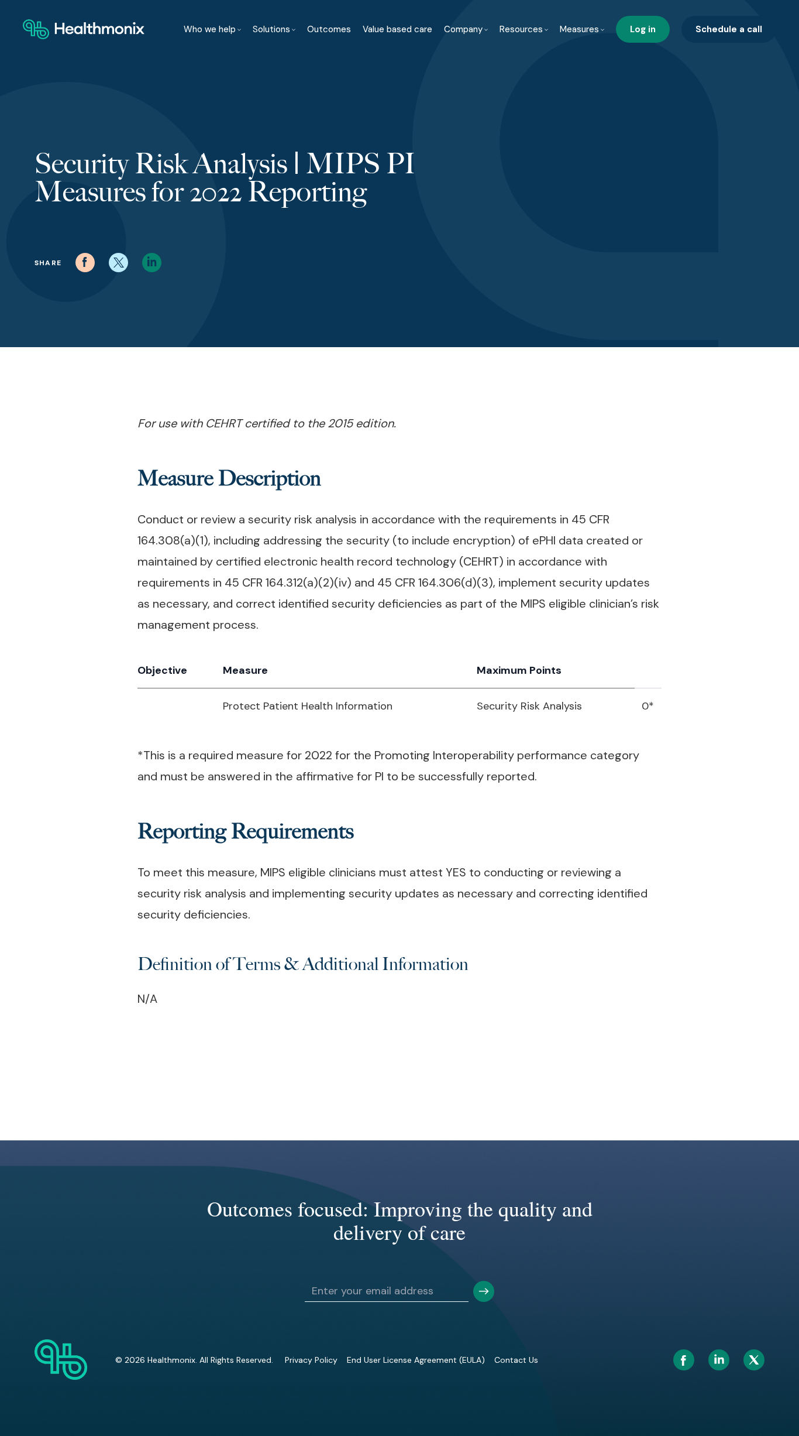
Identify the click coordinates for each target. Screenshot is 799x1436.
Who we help (210, 29)
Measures (579, 29)
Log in (643, 29)
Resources (521, 29)
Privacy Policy (311, 1360)
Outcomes (329, 29)
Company (463, 29)
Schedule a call (728, 29)
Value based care (397, 29)
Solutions (271, 29)
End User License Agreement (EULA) (416, 1360)
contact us (516, 1360)
